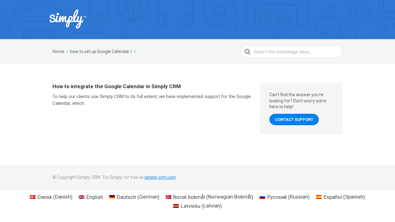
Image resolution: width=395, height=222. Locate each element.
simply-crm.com (160, 177)
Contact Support (294, 119)
